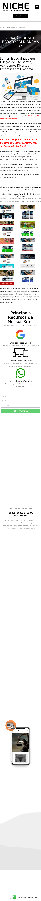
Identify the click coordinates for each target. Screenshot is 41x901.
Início (1, 27)
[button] (37, 7)
